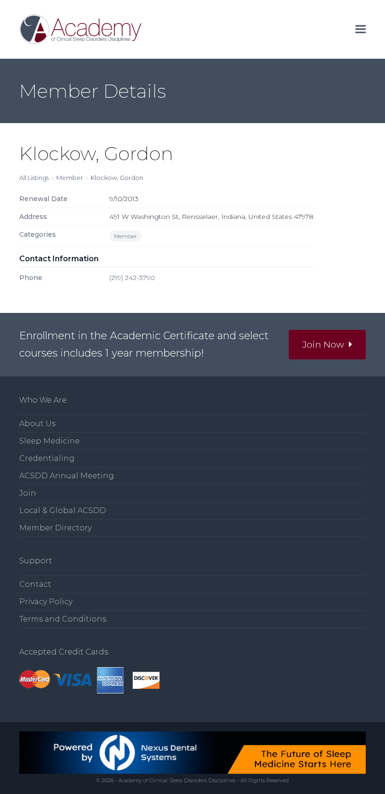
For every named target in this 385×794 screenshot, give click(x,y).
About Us (37, 423)
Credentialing (47, 458)
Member (69, 177)
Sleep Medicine (49, 440)
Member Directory (55, 527)
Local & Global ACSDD (62, 510)
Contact (35, 584)
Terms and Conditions (62, 619)
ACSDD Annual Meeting (66, 475)
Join (27, 493)
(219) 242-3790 (132, 277)
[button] (360, 29)
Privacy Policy (45, 601)
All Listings (34, 177)
